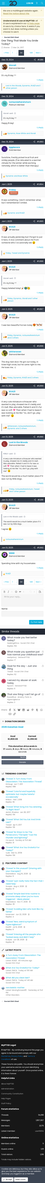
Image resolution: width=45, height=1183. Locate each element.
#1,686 (40, 261)
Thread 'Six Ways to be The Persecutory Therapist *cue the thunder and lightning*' (21, 835)
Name (4, 608)
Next (38, 52)
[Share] (35, 59)
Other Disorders (12, 995)
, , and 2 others (24, 336)
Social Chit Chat (13, 963)
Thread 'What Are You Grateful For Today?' (23, 849)
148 (31, 52)
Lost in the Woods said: (13, 516)
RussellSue (11, 697)
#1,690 (40, 436)
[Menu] (3, 3)
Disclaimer (5, 1056)
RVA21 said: (8, 453)
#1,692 (40, 547)
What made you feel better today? (22, 639)
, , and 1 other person (23, 86)
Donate (22, 762)
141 (21, 52)
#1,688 (40, 346)
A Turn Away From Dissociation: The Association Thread (23, 956)
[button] (4, 592)
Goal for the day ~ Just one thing (22, 667)
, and (22, 133)
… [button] (16, 52)
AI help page (33, 23)
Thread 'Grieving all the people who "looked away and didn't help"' (23, 935)
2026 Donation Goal (12, 726)
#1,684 (40, 184)
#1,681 (40, 59)
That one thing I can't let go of (23, 694)
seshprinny (12, 657)
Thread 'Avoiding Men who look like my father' (24, 910)
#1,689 (40, 385)
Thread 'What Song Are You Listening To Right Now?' (24, 808)
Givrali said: (8, 113)
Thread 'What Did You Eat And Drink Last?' (23, 821)
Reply (41, 80)
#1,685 (40, 221)
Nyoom (10, 686)
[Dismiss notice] (41, 10)
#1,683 (40, 141)
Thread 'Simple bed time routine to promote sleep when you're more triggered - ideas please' (23, 896)
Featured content (17, 863)
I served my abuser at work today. (21, 682)
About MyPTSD (7, 1084)
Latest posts (13, 950)
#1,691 (40, 499)
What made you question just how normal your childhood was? (25, 653)
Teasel (10, 671)
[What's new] (37, 3)
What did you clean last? (18, 977)
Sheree (7, 47)
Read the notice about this (16, 13)
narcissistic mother (15, 987)
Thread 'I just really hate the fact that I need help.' (25, 882)
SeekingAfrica (13, 643)
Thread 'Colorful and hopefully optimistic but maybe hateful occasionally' (20, 794)
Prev (7, 52)
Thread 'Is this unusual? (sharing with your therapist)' (24, 869)
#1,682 (40, 96)
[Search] (41, 3)
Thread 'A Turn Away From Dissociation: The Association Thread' (24, 780)
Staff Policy (6, 1103)
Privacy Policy (17, 1056)
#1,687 (40, 309)
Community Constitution (12, 1093)
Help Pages (6, 1098)
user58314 (39, 1131)
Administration (7, 1088)
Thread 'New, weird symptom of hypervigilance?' (21, 923)
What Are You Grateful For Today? (22, 967)
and (17, 176)
